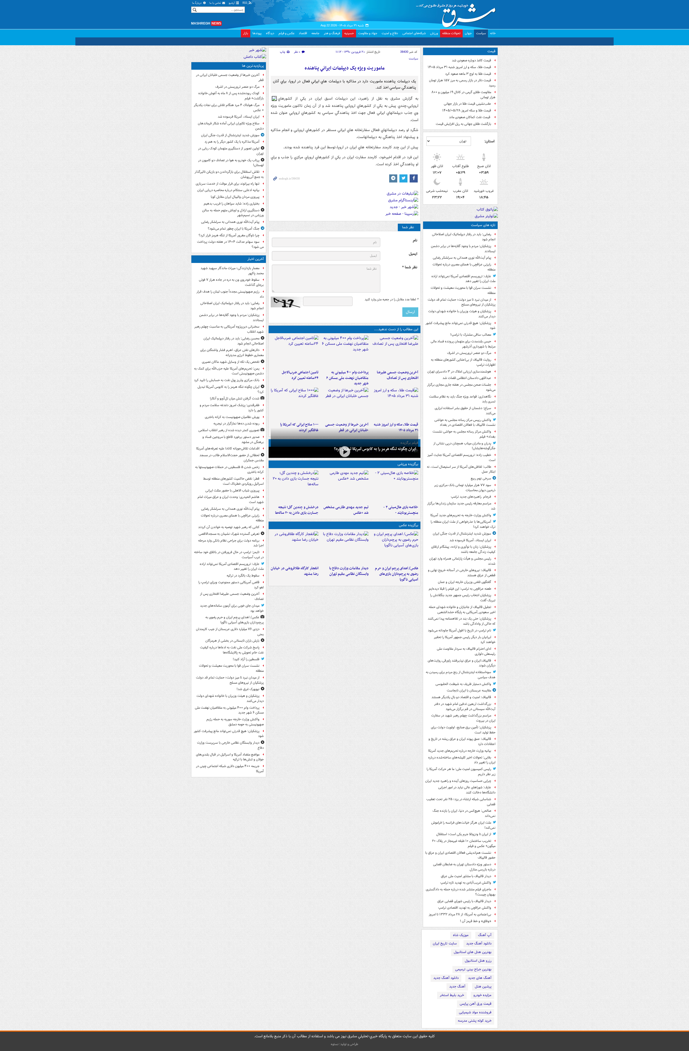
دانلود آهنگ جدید (478, 943)
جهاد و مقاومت (367, 33)
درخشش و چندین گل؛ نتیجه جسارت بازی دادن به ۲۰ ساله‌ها (296, 510)
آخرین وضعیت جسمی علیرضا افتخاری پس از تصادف (397, 375)
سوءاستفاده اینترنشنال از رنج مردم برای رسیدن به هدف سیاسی (460, 675)
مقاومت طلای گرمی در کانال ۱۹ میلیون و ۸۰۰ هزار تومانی (463, 95)
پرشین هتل (483, 986)
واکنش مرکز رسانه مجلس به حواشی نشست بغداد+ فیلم (464, 434)
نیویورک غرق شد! (248, 689)
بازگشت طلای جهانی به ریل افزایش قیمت (463, 123)
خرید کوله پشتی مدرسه (474, 1021)
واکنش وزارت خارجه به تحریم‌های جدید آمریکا (460, 515)
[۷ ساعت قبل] (344, 486)
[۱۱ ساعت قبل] (294, 486)
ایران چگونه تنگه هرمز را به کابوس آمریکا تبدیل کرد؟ (375, 448)
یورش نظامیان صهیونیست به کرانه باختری (232, 417)
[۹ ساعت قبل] (394, 404)
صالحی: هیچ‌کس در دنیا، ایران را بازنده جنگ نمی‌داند (464, 813)
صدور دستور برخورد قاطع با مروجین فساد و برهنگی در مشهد (233, 439)
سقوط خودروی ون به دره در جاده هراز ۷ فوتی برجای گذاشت (231, 282)
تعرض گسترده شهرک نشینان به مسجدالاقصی (229, 533)
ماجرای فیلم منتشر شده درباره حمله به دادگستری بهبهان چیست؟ (460, 892)
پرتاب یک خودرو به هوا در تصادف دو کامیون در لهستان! (231, 163)
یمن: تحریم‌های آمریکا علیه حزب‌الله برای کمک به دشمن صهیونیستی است (229, 371)
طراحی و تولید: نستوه (344, 1044)
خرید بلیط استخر (452, 995)
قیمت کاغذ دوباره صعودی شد (471, 60)
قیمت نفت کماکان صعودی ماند (470, 117)
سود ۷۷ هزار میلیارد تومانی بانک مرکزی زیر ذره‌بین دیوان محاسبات (464, 488)
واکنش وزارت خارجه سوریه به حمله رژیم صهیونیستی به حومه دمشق (235, 722)
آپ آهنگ (484, 935)
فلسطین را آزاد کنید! (246, 659)
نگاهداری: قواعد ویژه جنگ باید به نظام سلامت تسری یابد (462, 399)
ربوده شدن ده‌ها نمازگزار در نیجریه (236, 423)
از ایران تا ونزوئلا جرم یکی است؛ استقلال (463, 834)
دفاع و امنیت (390, 33)
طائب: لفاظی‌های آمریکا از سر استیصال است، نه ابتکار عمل (461, 469)
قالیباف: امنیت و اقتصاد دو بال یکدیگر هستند (461, 697)
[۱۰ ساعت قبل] (344, 404)
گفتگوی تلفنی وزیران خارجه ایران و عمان (464, 582)
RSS (245, 3)
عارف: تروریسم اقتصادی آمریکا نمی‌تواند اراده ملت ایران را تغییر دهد (463, 279)
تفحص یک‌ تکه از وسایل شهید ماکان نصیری (230, 361)
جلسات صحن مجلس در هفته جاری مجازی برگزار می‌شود (461, 387)
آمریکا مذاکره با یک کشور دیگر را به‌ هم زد (232, 141)
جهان (468, 33)
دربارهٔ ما (197, 3)
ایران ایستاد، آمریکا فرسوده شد (470, 540)
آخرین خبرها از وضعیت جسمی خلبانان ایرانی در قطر (230, 77)
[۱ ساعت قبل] (344, 452)
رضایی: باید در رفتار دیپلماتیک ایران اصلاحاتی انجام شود (463, 237)
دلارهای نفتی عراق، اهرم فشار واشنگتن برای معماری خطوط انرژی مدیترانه (232, 352)
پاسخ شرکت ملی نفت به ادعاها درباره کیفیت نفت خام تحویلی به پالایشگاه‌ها (232, 650)
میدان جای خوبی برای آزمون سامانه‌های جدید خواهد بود (232, 608)
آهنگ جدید (457, 986)
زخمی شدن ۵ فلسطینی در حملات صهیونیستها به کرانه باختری (229, 470)
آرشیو (232, 3)
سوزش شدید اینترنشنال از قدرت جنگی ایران (462, 533)
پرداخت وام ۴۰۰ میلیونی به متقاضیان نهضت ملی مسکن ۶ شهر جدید (347, 378)
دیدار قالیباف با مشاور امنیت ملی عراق (466, 876)
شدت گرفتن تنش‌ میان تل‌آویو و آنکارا (234, 398)
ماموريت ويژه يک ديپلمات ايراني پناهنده (345, 68)
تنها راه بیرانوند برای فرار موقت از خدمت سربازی (227, 183)
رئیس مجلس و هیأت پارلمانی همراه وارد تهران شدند (462, 561)
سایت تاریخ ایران (445, 943)
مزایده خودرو (482, 995)
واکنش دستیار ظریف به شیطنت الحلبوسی (463, 684)
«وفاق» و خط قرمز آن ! (475, 921)
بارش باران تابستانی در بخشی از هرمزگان (232, 640)
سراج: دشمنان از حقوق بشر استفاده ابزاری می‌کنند (465, 411)
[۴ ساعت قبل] (394, 351)
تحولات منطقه (451, 33)
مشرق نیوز (457, 13)
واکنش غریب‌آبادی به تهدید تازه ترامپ (465, 882)
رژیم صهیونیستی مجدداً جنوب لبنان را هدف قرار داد (230, 294)
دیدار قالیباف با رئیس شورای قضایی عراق (464, 901)
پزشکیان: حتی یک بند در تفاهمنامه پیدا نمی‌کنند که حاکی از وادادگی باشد (461, 621)
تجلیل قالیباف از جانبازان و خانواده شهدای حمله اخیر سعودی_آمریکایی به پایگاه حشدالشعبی (462, 609)
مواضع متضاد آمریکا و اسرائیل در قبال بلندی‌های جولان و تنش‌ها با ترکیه (230, 757)
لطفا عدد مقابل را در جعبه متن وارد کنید (391, 299)
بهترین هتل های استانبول (472, 952)
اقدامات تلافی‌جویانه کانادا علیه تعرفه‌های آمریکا (227, 448)
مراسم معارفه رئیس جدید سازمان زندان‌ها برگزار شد (461, 506)
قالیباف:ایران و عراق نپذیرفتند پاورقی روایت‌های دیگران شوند (461, 663)
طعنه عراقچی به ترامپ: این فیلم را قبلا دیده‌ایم (460, 588)
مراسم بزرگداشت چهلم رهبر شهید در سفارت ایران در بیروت (463, 718)
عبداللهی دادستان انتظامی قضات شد (466, 378)
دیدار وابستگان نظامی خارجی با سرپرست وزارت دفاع (230, 745)
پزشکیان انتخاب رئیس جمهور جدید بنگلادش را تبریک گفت (462, 598)
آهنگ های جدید (479, 978)
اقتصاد (303, 33)
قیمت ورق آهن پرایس (475, 1004)
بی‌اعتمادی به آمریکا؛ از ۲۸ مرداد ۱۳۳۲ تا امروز (460, 914)
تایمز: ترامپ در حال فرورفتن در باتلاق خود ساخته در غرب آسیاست (229, 555)
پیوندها (257, 33)
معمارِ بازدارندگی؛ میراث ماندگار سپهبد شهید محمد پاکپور (232, 271)
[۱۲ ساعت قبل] (294, 404)
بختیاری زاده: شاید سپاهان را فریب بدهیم (231, 203)
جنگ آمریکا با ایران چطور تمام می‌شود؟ (233, 228)
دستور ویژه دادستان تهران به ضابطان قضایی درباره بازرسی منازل (464, 867)
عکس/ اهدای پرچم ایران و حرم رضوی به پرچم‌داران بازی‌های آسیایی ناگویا (396, 574)
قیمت (491, 51)
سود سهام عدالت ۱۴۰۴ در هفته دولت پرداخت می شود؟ (230, 244)
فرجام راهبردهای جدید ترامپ (471, 496)
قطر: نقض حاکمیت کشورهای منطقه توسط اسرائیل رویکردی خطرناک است (233, 481)
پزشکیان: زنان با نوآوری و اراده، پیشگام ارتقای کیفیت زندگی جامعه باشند (463, 549)
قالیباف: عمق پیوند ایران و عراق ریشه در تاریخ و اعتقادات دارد (461, 741)
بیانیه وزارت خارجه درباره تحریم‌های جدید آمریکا (459, 750)
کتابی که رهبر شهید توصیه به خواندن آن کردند (228, 527)
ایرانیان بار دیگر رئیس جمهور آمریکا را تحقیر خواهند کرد (464, 640)
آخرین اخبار (255, 259)
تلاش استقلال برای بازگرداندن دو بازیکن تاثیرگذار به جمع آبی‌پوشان (229, 174)
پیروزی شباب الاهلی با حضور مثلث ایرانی (232, 490)
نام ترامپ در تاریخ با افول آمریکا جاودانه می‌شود (459, 630)
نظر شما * (409, 267)
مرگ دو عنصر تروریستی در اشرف (469, 353)
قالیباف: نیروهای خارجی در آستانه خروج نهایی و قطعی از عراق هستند (461, 573)
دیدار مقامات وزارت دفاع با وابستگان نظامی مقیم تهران (348, 571)
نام (415, 240)
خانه (493, 33)
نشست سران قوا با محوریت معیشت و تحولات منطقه (463, 290)
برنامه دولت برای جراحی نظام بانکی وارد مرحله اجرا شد (231, 543)
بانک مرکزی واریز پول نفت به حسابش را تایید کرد (226, 380)
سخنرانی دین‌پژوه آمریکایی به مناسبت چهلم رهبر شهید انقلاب (229, 329)
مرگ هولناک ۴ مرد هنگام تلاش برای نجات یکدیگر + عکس (229, 108)
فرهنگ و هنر (332, 33)
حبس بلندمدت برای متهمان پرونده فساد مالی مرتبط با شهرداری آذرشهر (463, 344)
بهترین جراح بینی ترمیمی (473, 969)
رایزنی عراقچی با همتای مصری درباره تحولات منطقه (464, 267)
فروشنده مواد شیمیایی (475, 1012)
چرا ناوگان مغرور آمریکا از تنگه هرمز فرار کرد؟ (229, 235)
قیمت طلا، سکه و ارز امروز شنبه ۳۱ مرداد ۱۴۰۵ (459, 67)
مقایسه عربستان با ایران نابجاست (469, 690)
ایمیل (413, 254)
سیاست (481, 33)
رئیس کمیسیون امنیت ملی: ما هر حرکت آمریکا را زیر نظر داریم (461, 772)
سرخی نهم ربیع (481, 478)
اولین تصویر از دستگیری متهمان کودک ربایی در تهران (231, 151)
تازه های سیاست (483, 225)
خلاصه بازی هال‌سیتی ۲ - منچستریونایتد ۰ (400, 510)
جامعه (315, 33)
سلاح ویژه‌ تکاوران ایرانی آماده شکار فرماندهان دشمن (231, 126)
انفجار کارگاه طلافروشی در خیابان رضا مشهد (294, 571)
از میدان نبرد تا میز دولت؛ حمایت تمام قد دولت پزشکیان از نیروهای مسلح (461, 302)
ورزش (434, 33)
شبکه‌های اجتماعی (414, 33)
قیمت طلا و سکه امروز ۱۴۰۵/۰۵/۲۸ (466, 110)
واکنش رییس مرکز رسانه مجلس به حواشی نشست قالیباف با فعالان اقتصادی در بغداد (464, 422)
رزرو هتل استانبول (478, 961)
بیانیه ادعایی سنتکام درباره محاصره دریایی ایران (228, 190)
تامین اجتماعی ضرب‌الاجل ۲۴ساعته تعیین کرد (300, 375)
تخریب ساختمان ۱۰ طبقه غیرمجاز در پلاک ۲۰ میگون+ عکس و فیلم (463, 843)
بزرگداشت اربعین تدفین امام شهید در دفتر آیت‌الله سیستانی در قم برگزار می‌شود (464, 706)
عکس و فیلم (286, 33)
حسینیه (349, 33)
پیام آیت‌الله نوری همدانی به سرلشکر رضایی (462, 257)
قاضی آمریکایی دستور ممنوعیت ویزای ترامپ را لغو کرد (231, 585)
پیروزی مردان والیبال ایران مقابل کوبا (235, 196)
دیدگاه (270, 33)
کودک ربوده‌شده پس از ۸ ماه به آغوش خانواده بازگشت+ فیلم (231, 96)
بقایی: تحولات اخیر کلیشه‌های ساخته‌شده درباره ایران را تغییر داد (461, 760)
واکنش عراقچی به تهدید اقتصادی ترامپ (464, 907)
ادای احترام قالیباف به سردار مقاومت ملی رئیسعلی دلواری (466, 651)
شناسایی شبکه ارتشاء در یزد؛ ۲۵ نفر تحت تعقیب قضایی (460, 802)
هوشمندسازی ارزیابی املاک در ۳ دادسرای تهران (459, 371)
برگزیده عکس (408, 525)
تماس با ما (215, 3)
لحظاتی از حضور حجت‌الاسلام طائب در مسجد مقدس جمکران (231, 458)
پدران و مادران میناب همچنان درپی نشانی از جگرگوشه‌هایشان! (464, 446)
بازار (245, 33)
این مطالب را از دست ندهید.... (396, 329)
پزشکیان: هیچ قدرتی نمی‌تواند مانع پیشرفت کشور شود (460, 326)
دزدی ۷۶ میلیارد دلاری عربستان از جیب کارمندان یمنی (230, 632)
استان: (489, 141)
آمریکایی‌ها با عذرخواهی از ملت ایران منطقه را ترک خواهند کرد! (463, 524)
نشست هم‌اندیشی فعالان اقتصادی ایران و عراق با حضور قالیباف (460, 855)
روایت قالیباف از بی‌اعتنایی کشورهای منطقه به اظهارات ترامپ (463, 362)
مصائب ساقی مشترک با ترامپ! (470, 334)
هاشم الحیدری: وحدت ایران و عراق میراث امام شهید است (231, 499)
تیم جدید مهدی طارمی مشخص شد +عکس (346, 510)
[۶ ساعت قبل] (294, 351)
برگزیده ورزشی (408, 464)
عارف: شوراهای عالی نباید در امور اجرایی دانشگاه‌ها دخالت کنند (466, 790)
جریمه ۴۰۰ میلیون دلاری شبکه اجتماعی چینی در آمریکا (230, 769)
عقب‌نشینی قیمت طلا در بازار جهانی (467, 103)
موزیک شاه (461, 935)
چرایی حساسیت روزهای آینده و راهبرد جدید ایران (458, 780)
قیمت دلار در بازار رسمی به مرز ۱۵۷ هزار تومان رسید (462, 83)
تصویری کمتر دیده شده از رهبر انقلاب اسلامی (228, 430)
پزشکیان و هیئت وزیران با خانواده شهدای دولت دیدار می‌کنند (461, 314)
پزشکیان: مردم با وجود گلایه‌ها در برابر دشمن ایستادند (463, 249)
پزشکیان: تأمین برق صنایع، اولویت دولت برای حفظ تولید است (463, 730)
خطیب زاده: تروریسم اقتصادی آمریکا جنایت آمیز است (461, 457)
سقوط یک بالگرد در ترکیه (243, 575)
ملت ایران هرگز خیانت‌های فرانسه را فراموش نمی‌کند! (463, 825)
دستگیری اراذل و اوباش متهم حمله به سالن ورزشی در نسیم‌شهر (233, 213)
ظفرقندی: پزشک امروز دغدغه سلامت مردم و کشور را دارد (232, 408)
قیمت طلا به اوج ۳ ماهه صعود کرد (468, 73)
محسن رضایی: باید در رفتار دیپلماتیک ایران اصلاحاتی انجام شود (233, 341)
